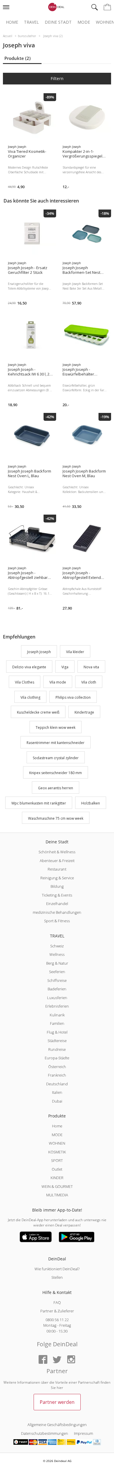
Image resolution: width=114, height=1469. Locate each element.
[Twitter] (57, 1360)
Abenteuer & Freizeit (57, 860)
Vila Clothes (24, 682)
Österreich (57, 1066)
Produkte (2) (17, 58)
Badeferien (57, 989)
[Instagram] (71, 1360)
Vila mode (57, 682)
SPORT (57, 1160)
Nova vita (91, 667)
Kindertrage (84, 712)
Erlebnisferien (57, 1006)
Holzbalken (90, 803)
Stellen (57, 1277)
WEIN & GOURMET (57, 1186)
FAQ (57, 1302)
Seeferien (57, 971)
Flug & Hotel (57, 1032)
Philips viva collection (73, 697)
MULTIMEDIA (57, 1195)
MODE (57, 1134)
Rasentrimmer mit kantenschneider (55, 742)
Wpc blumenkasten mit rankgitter (38, 803)
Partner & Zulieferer (57, 1311)
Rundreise (57, 1049)
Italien (57, 1092)
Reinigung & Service (57, 877)
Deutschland (57, 1083)
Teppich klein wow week (55, 727)
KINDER (57, 1177)
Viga (64, 667)
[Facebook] (43, 1360)
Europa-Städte (57, 1057)
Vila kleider (75, 652)
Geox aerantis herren (55, 787)
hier (60, 1387)
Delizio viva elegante (29, 667)
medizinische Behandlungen (57, 912)
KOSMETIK (57, 1152)
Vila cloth (88, 682)
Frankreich (57, 1075)
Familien (57, 1023)
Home (12, 22)
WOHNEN (57, 1143)
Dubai (57, 1101)
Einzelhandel (57, 903)
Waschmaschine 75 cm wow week (55, 818)
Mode (83, 22)
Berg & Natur (57, 963)
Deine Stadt (58, 22)
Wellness (57, 954)
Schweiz (57, 946)
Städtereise (57, 1040)
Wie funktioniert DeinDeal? (57, 1268)
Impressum (83, 1433)
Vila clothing (30, 697)
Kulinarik (57, 1015)
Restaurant (57, 869)
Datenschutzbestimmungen (44, 1433)
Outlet (57, 1169)
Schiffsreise (57, 980)
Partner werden (57, 1402)
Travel (31, 22)
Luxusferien (57, 997)
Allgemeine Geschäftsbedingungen (57, 1424)
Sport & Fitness (57, 920)
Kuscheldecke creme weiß (38, 712)
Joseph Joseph (39, 652)
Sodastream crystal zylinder (56, 757)
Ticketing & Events (57, 895)
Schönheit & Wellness (57, 851)
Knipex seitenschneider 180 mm (55, 773)
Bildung (57, 886)
